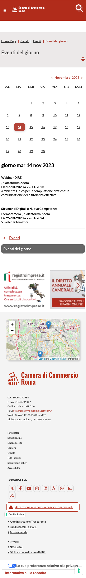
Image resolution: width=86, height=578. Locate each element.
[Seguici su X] (12, 488)
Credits (11, 452)
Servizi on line (15, 437)
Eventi (37, 41)
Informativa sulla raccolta (25, 573)
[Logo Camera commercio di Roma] (43, 378)
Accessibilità (14, 467)
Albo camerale (18, 532)
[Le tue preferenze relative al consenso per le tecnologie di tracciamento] (79, 571)
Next (78, 286)
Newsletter (13, 432)
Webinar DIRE (11, 177)
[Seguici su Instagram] (36, 488)
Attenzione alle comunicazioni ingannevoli (44, 507)
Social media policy (17, 462)
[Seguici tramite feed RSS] (12, 495)
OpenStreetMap (58, 358)
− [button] (12, 330)
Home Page (8, 41)
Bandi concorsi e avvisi (23, 527)
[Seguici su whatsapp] (62, 488)
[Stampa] (83, 59)
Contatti (12, 447)
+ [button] (12, 324)
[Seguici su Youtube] (28, 488)
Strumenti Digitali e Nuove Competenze (29, 208)
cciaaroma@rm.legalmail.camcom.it (32, 410)
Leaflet (42, 358)
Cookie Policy (16, 514)
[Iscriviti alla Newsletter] (70, 488)
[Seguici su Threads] (53, 488)
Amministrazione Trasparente (28, 521)
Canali (24, 41)
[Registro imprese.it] (24, 289)
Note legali (16, 547)
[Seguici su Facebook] (20, 488)
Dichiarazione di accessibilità (28, 552)
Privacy (14, 541)
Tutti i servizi (14, 457)
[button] (4, 10)
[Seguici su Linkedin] (45, 488)
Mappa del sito (15, 442)
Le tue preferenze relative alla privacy (47, 566)
